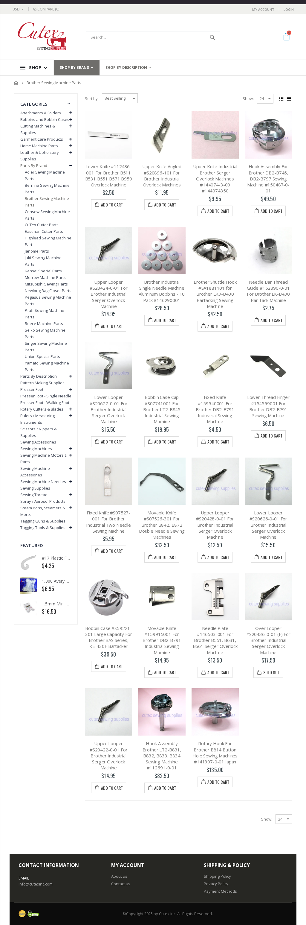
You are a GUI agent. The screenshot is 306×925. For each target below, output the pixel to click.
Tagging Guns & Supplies (42, 521)
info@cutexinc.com (36, 884)
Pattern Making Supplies (42, 382)
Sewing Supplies (35, 488)
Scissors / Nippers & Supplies (38, 432)
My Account (263, 9)
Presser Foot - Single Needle (45, 396)
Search (212, 37)
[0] (286, 37)
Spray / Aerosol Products (42, 501)
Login (289, 9)
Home (16, 83)
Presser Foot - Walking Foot (44, 402)
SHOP (35, 67)
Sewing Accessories (38, 442)
